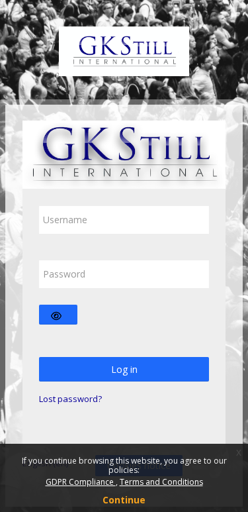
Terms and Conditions (161, 481)
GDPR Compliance (81, 481)
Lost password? (70, 399)
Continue (124, 499)
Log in (124, 369)
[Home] (124, 48)
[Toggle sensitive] (58, 315)
